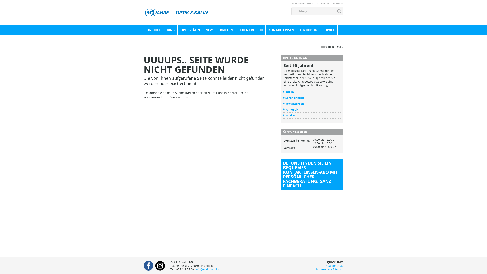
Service (329, 30)
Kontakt (338, 3)
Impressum (323, 269)
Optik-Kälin (190, 30)
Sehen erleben (251, 30)
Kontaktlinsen (281, 30)
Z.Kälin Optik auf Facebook (148, 266)
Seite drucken (334, 47)
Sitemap (338, 269)
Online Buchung (161, 30)
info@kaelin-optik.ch (208, 269)
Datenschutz (335, 266)
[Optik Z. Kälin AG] (177, 9)
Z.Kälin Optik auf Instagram (160, 266)
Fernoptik (308, 30)
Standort (323, 3)
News (210, 30)
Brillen (226, 30)
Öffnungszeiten (303, 3)
